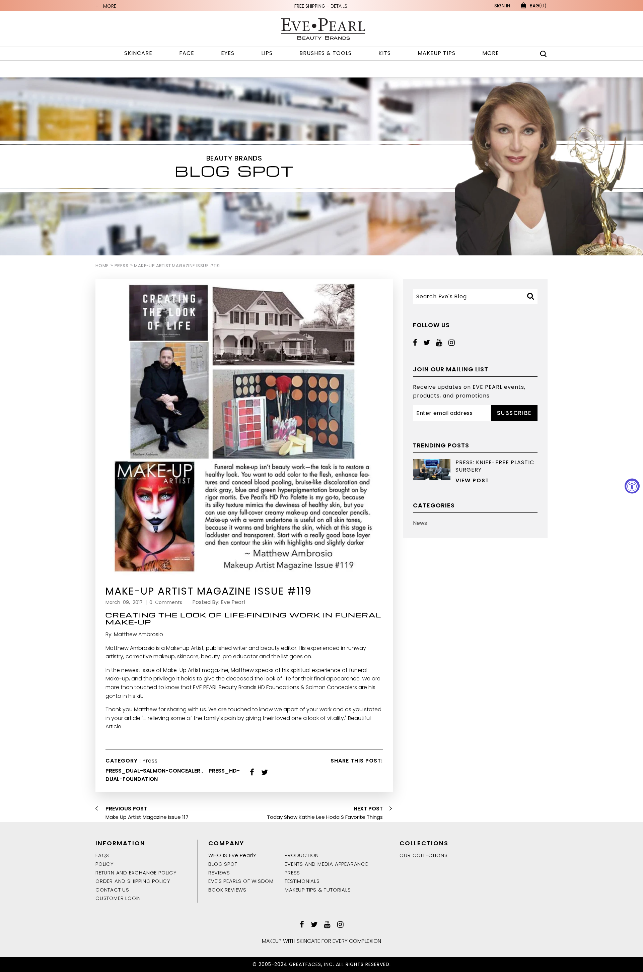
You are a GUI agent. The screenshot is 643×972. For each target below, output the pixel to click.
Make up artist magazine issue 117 (147, 817)
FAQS (102, 855)
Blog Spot (222, 863)
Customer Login (118, 898)
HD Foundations (278, 687)
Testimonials (302, 881)
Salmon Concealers (331, 687)
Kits (384, 53)
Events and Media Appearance (326, 863)
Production (302, 855)
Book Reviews (227, 889)
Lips (267, 53)
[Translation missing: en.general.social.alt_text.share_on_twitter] (264, 772)
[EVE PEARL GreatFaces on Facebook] (415, 343)
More (490, 53)
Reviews (219, 872)
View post (472, 480)
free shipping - (320, 6)
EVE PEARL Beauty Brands (225, 687)
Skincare (138, 53)
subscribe (514, 413)
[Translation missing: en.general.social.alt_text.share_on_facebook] (252, 772)
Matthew (242, 670)
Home (102, 265)
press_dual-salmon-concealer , (154, 771)
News (420, 523)
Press (121, 265)
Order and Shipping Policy (132, 881)
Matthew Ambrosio (130, 648)
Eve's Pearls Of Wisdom (241, 881)
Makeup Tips (436, 53)
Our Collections (423, 855)
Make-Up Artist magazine (195, 670)
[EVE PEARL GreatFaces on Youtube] (439, 343)
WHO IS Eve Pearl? (232, 855)
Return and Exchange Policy (136, 872)
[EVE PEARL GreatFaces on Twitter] (426, 343)
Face (186, 53)
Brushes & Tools (325, 53)
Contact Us (112, 889)
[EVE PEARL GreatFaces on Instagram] (451, 343)
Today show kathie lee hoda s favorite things (325, 817)
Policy (104, 863)
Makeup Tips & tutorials (318, 889)
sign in (502, 5)
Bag (538, 5)
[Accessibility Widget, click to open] (632, 486)
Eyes (227, 53)
